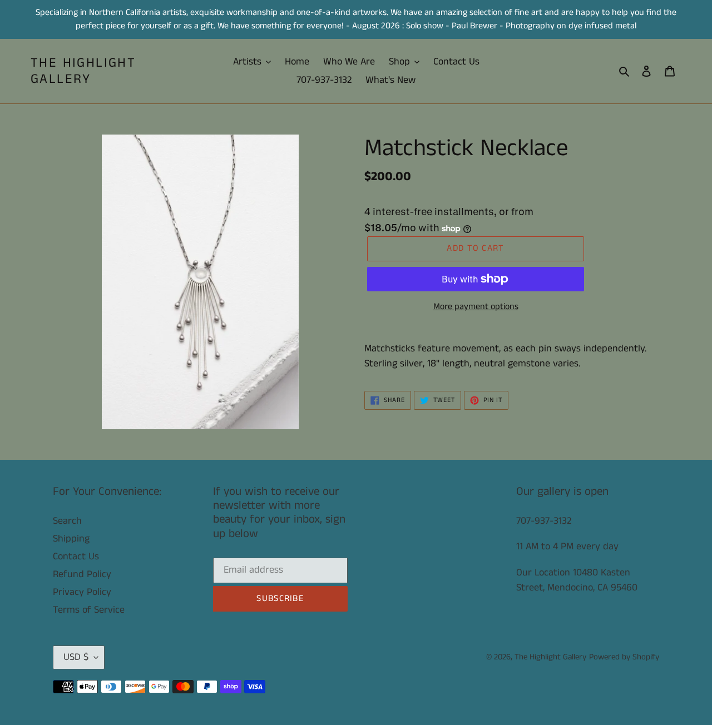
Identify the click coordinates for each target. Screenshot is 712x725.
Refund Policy (82, 574)
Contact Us (76, 556)
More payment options (475, 306)
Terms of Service (89, 610)
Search (67, 521)
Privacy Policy (82, 592)
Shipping (71, 539)
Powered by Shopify (624, 657)
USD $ (75, 657)
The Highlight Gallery (83, 71)
